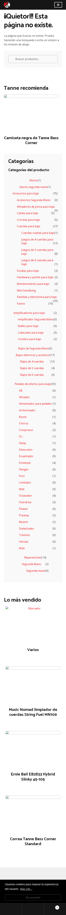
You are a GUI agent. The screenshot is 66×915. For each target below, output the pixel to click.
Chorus (23, 423)
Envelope (25, 463)
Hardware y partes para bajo (35, 277)
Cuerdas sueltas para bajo (37, 233)
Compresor (26, 430)
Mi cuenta (11, 909)
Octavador (25, 495)
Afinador (24, 397)
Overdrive (25, 502)
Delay (22, 443)
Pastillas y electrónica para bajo (37, 297)
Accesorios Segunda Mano (33, 200)
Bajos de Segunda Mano (33, 348)
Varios (21, 303)
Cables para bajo (27, 213)
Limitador (25, 482)
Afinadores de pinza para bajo (36, 207)
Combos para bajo (29, 339)
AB (21, 390)
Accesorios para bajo (26, 193)
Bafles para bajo (28, 326)
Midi (21, 489)
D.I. (21, 436)
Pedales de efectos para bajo (33, 384)
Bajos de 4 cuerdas (32, 361)
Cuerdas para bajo (28, 226)
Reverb (23, 522)
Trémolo (24, 535)
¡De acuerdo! (33, 897)
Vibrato (23, 541)
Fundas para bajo (28, 271)
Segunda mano (35, 571)
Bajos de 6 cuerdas (32, 375)
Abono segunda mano (33, 187)
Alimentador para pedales (35, 403)
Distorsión (25, 450)
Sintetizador (26, 528)
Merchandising (26, 290)
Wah (22, 548)
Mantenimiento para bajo (33, 284)
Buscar (33, 909)
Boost (23, 417)
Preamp (24, 515)
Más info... (26, 889)
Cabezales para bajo (31, 332)
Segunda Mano (31, 564)
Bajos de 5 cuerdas (32, 368)
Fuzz (22, 476)
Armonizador (27, 410)
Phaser (23, 509)
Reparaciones (32, 557)
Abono (33, 180)
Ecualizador (26, 456)
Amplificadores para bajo (29, 313)
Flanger (24, 469)
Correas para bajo (28, 220)
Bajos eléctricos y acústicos (33, 355)
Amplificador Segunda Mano (36, 319)
